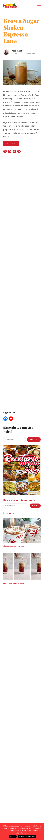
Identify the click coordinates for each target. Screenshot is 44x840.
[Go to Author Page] (6, 52)
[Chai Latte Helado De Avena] (22, 566)
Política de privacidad (27, 836)
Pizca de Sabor (17, 51)
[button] (39, 5)
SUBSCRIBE (34, 439)
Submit (35, 505)
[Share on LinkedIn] (19, 151)
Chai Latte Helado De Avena (13, 584)
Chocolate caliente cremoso (13, 546)
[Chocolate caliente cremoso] (22, 530)
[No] (41, 831)
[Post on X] (5, 151)
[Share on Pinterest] (14, 151)
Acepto (13, 836)
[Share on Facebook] (9, 151)
